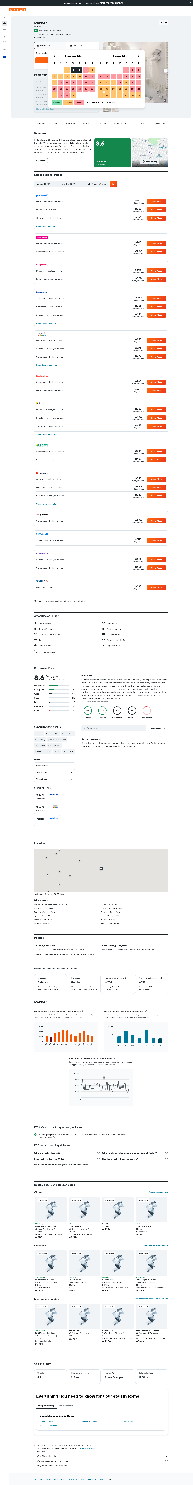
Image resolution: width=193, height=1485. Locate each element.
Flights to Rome (46, 1422)
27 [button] (54, 95)
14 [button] (61, 82)
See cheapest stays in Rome (156, 1245)
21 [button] (61, 89)
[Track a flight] (4, 42)
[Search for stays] (4, 23)
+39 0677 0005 (41, 37)
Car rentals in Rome (89, 1422)
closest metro (68, 751)
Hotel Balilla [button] (107, 1330)
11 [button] (86, 76)
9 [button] (73, 76)
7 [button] (60, 76)
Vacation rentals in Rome (50, 1425)
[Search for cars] (4, 29)
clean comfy (40, 739)
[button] (190, 3)
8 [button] (67, 76)
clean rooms (40, 745)
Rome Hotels (98, 1479)
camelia (57, 751)
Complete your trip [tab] (46, 1406)
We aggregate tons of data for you (52, 1460)
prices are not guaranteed (86, 1448)
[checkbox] (47, 796)
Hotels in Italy (72, 1479)
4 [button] (86, 70)
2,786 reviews (56, 30)
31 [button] (139, 95)
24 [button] (79, 89)
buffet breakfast (52, 734)
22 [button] (67, 89)
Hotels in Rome (128, 1422)
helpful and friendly (43, 751)
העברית (119, 3)
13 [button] (54, 82)
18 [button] (86, 82)
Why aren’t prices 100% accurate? (52, 1465)
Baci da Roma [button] (75, 1330)
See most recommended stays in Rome (151, 1299)
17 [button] (79, 82)
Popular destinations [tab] (68, 1406)
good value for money (57, 739)
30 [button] (73, 95)
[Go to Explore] (4, 36)
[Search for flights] (4, 18)
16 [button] (73, 82)
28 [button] (60, 95)
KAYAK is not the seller (47, 1456)
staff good (39, 734)
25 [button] (86, 89)
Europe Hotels (59, 1479)
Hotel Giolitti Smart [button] (144, 1226)
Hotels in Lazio (86, 1479)
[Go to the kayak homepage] (17, 9)
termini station (68, 734)
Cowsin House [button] (75, 1280)
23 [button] (73, 89)
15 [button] (67, 82)
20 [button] (54, 89)
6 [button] (54, 76)
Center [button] (105, 1224)
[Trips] (4, 49)
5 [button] (92, 70)
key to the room (54, 745)
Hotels (48, 1479)
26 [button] (92, 89)
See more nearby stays (158, 1192)
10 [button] (80, 76)
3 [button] (79, 70)
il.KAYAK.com (38, 1479)
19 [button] (92, 82)
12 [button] (92, 76)
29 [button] (67, 95)
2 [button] (73, 70)
